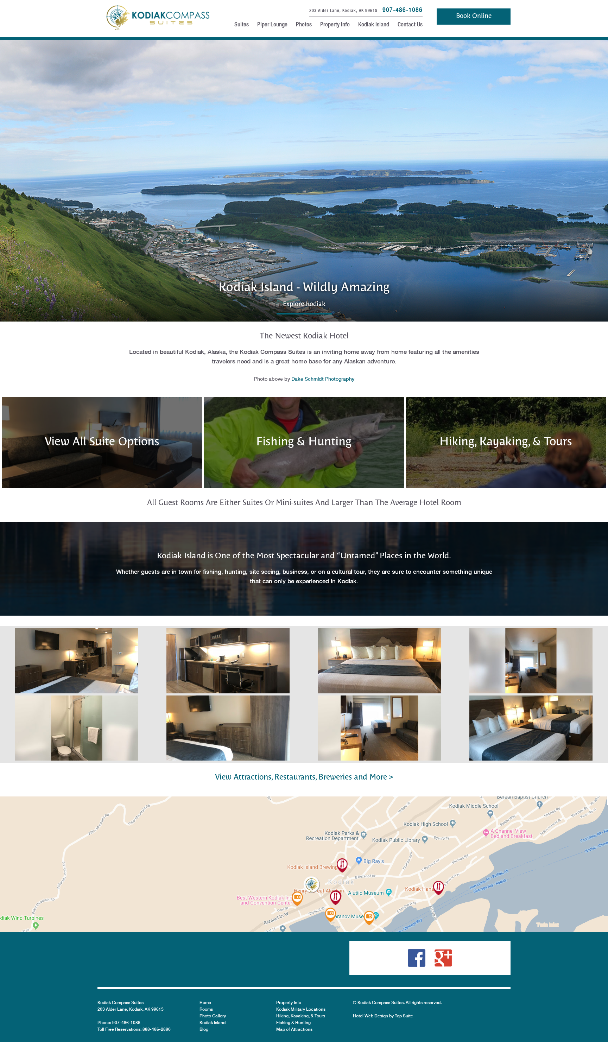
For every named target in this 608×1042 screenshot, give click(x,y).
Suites (241, 25)
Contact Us (410, 25)
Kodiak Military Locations (300, 1009)
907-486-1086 (402, 9)
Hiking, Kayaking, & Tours (300, 1015)
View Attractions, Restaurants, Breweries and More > (304, 777)
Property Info (335, 25)
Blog (204, 1029)
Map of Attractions (294, 1029)
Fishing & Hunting (293, 1022)
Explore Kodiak (304, 304)
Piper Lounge (272, 25)
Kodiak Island (373, 25)
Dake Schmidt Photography (322, 379)
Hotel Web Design (370, 1015)
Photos (304, 25)
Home (205, 1002)
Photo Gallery (213, 1015)
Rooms (206, 1009)
